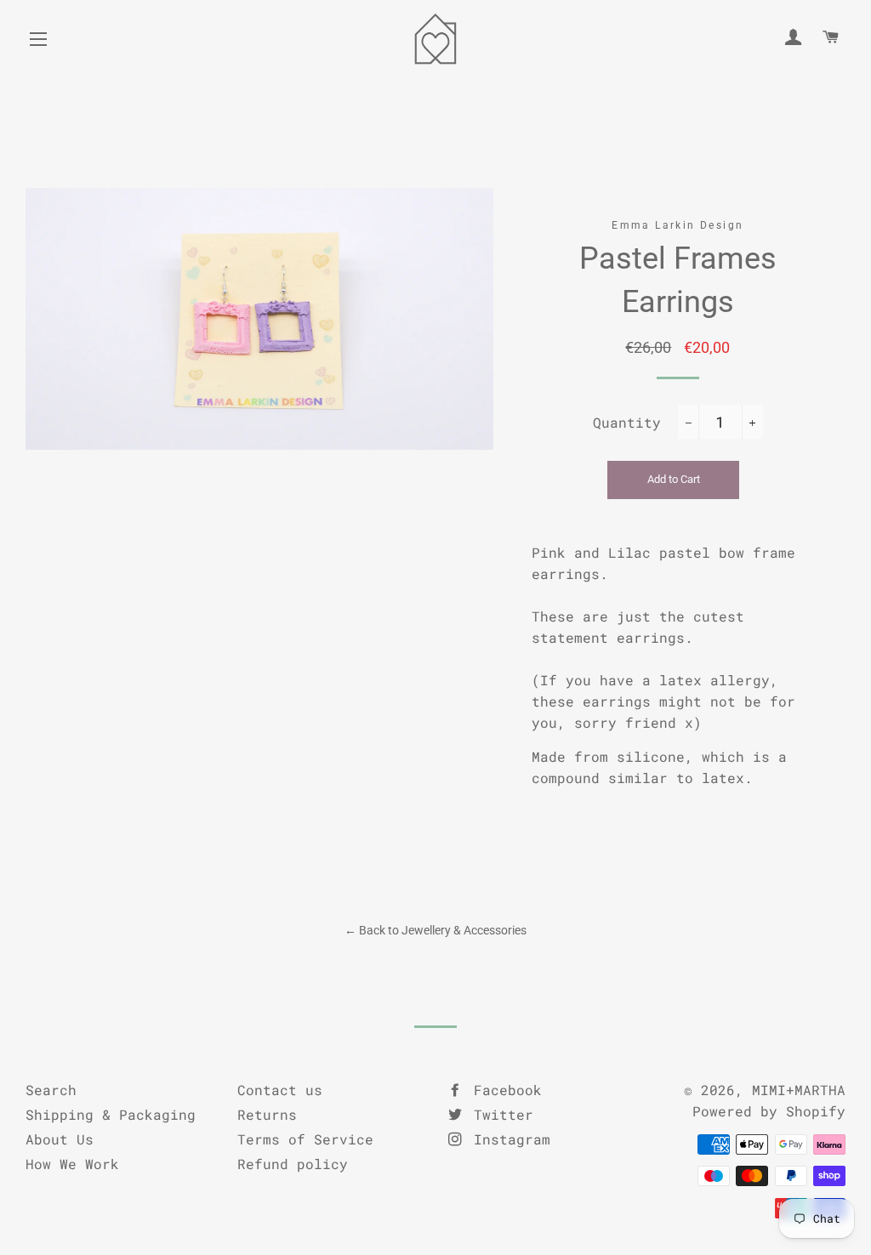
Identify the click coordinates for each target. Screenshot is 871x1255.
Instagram (507, 1139)
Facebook (503, 1090)
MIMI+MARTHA (798, 1090)
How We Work (72, 1164)
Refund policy (292, 1164)
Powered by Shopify (768, 1111)
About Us (60, 1139)
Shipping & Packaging (111, 1114)
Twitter (499, 1114)
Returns (267, 1114)
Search (51, 1090)
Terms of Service (305, 1139)
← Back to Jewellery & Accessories (435, 930)
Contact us (279, 1090)
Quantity (627, 422)
